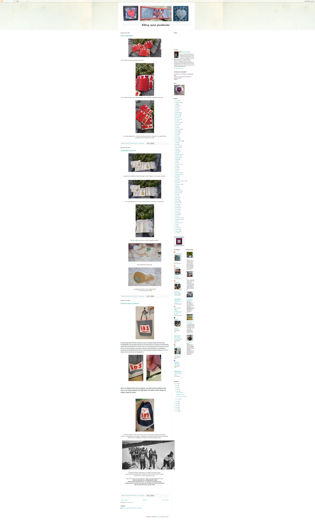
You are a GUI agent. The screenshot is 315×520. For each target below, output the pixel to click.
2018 (176, 387)
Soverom (177, 209)
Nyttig (176, 187)
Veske (176, 232)
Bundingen (176, 267)
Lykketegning (178, 174)
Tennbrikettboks (178, 217)
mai (177, 389)
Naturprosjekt (178, 184)
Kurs (176, 171)
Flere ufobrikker (127, 36)
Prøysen (177, 197)
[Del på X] (150, 143)
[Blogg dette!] (149, 143)
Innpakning (177, 157)
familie (176, 134)
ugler (176, 226)
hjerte (176, 152)
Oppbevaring (178, 191)
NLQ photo (176, 282)
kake (176, 162)
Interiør (176, 159)
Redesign (177, 202)
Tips (176, 221)
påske (176, 199)
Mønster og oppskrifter (180, 181)
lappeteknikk (178, 172)
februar (178, 399)
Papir (176, 194)
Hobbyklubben (178, 154)
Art (175, 104)
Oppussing (177, 192)
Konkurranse (178, 164)
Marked (176, 176)
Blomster (177, 114)
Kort (176, 166)
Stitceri (176, 211)
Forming (177, 139)
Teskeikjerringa (178, 219)
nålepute (177, 189)
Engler (176, 130)
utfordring (177, 229)
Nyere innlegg (124, 500)
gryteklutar (177, 147)
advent (176, 100)
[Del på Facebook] (152, 143)
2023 (176, 383)
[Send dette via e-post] (147, 143)
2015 (176, 405)
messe (176, 179)
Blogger (167, 516)
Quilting (177, 201)
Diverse (177, 124)
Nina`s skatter (177, 335)
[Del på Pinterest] (153, 143)
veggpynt (177, 231)
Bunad (176, 117)
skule (176, 206)
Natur (176, 182)
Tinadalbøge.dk (177, 299)
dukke (176, 127)
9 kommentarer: (141, 296)
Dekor (176, 120)
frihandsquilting (178, 141)
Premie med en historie (130, 303)
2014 (176, 407)
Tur (176, 224)
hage (176, 149)
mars (178, 391)
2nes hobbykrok (178, 254)
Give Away (177, 146)
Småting (177, 207)
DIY (176, 125)
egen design (178, 129)
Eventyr (176, 132)
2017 (176, 401)
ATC (176, 107)
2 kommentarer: (141, 495)
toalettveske (177, 222)
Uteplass (177, 227)
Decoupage (177, 119)
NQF (176, 186)
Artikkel (176, 105)
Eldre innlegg (166, 500)
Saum (176, 204)
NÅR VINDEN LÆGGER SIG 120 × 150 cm (178, 301)
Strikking (177, 214)
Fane (176, 136)
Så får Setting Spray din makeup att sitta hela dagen (178, 338)
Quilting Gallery (177, 371)
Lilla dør (176, 319)
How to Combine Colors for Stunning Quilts (178, 374)
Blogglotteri (177, 112)
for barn (177, 137)
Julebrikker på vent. (128, 150)
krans (176, 167)
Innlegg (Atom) (129, 502)
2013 (176, 409)
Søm (176, 216)
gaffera (158, 516)
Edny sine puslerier (185, 52)
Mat (176, 177)
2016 (176, 403)
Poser (176, 196)
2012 (176, 411)
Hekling (177, 151)
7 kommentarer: (141, 143)
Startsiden (145, 500)
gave (176, 144)
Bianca (176, 109)
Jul (175, 161)
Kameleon (176, 362)
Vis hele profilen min (178, 68)
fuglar (176, 142)
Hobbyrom (177, 156)
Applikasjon (177, 102)
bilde (176, 110)
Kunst (176, 169)
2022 (176, 385)
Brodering (177, 115)
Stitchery (177, 212)
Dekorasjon (177, 122)
